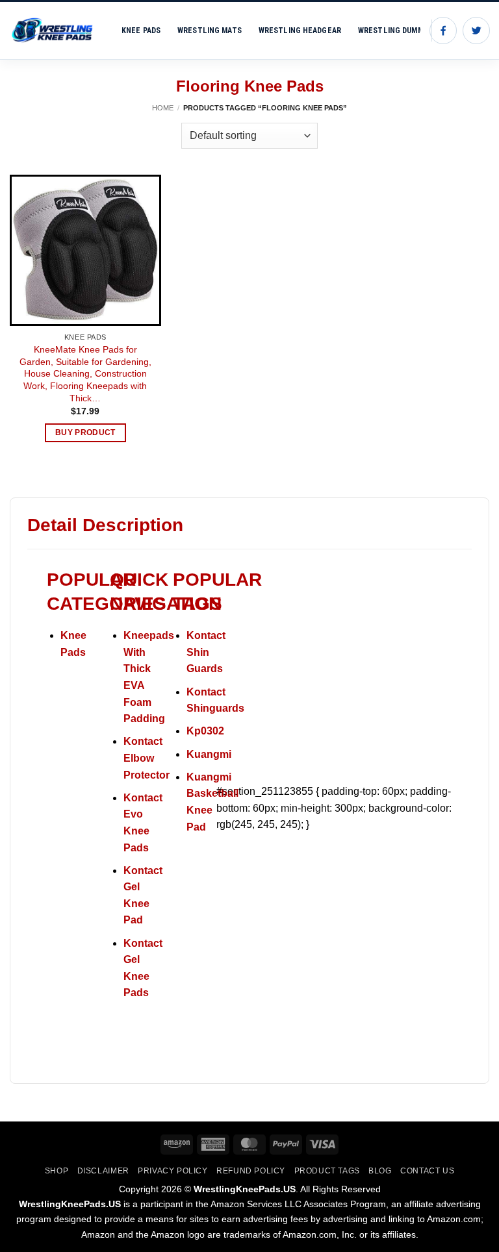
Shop (56, 1170)
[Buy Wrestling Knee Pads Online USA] (56, 30)
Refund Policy (250, 1170)
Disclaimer (103, 1170)
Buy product (85, 432)
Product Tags (327, 1170)
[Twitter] (476, 30)
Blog (379, 1170)
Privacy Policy (173, 1170)
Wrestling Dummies (396, 30)
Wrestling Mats (209, 30)
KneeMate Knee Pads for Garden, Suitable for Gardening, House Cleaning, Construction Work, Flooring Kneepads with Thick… (85, 373)
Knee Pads (141, 30)
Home (162, 108)
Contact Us (427, 1170)
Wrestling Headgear (300, 30)
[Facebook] (443, 30)
